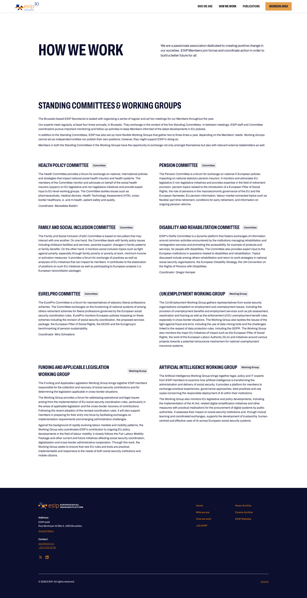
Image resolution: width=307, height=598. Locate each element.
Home (199, 505)
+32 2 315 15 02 (47, 547)
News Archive (243, 505)
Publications (251, 6)
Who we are (205, 6)
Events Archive (244, 512)
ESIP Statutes (243, 518)
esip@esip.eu (46, 543)
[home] (27, 6)
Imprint (265, 581)
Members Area (278, 6)
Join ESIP (201, 525)
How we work (227, 6)
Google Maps (46, 531)
